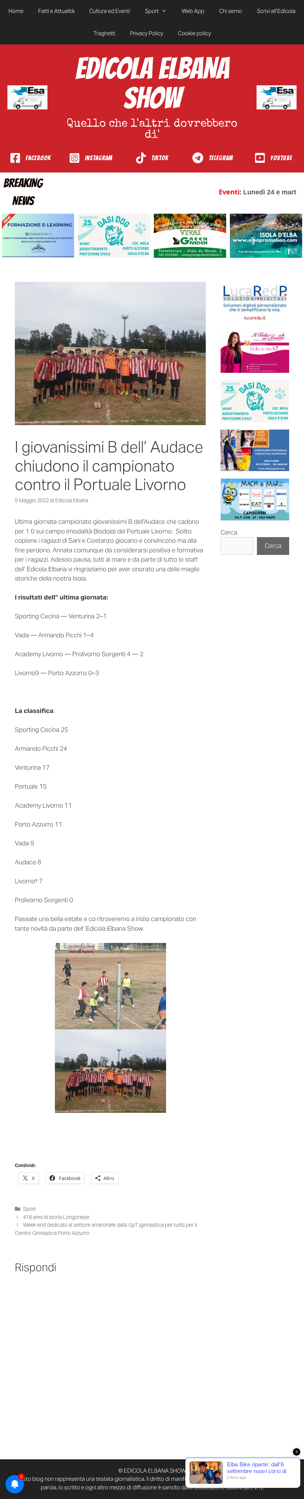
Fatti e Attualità (56, 10)
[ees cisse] (255, 450)
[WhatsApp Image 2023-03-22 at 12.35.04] (255, 303)
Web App (193, 10)
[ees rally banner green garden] (190, 236)
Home (16, 10)
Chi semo (230, 10)
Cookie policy (194, 33)
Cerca (229, 532)
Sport (152, 10)
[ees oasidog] (255, 401)
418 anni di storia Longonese (56, 1217)
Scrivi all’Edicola (276, 10)
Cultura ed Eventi (109, 10)
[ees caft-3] (38, 236)
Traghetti (104, 33)
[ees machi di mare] (255, 499)
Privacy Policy (146, 33)
